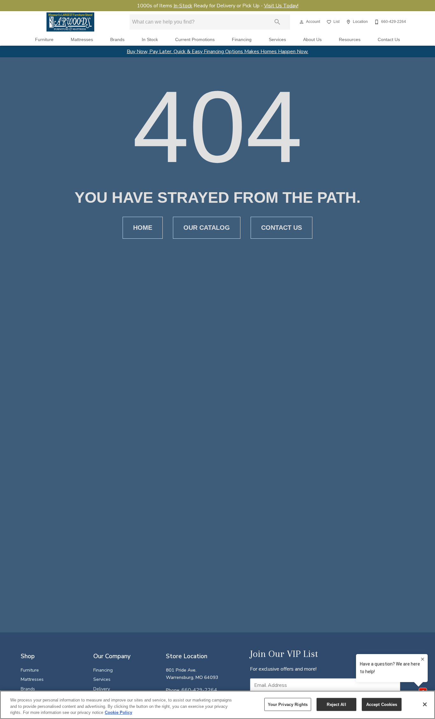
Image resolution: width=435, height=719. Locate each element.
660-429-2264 (199, 690)
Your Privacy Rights (288, 704)
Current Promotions (195, 39)
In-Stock (183, 5)
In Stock (150, 39)
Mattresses (82, 39)
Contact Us (389, 39)
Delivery (101, 689)
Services (277, 39)
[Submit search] (277, 22)
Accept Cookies (381, 704)
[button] (301, 22)
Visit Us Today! (281, 5)
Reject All (336, 704)
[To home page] (70, 22)
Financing (242, 39)
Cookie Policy (118, 712)
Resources (349, 39)
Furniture (44, 39)
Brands (117, 39)
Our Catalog (206, 227)
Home (142, 227)
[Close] (425, 704)
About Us (312, 39)
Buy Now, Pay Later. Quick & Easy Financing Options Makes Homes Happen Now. (217, 51)
